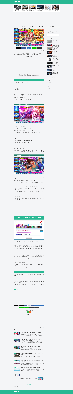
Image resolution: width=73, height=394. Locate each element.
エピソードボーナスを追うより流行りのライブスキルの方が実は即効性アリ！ (29, 75)
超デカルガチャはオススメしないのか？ (24, 74)
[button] (39, 48)
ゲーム (15, 289)
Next (59, 8)
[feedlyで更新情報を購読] (28, 312)
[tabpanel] (17, 8)
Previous (13, 8)
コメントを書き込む (29, 384)
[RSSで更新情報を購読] (30, 312)
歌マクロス (18, 289)
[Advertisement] (36, 18)
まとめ (19, 76)
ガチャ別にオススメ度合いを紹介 (23, 71)
